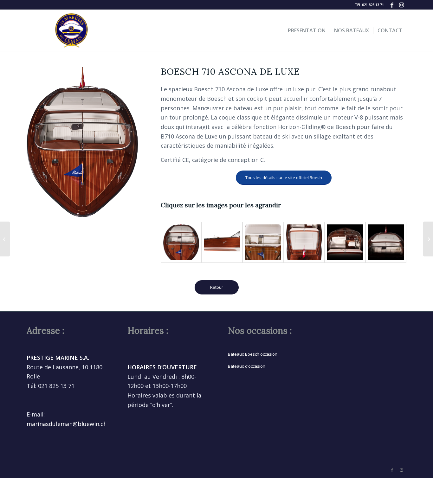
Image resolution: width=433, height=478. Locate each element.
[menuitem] (368, 4)
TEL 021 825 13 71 (369, 4)
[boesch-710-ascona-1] (181, 242)
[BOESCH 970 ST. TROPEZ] (5, 239)
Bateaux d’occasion (246, 366)
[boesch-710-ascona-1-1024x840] (385, 242)
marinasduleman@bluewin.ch (67, 424)
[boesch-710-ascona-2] (304, 242)
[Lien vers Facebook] (392, 5)
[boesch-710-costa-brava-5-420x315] (262, 242)
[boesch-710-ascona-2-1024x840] (345, 242)
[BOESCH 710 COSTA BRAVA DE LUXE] (428, 239)
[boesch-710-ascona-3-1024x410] (222, 242)
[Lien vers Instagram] (401, 5)
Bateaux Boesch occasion (252, 354)
